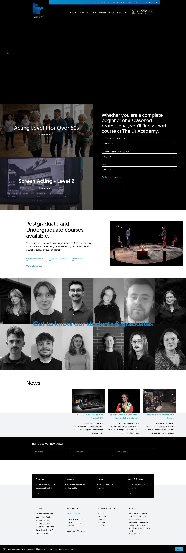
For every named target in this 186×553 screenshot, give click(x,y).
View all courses (34, 266)
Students (102, 12)
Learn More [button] (69, 549)
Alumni (96, 2)
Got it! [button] (179, 549)
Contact (136, 2)
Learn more (45, 135)
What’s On (84, 12)
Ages (104, 165)
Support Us (121, 12)
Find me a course (110, 177)
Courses (73, 12)
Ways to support (73, 514)
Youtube (101, 522)
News (93, 12)
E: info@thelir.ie (135, 519)
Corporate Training (118, 2)
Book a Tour (105, 2)
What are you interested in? (113, 138)
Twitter (101, 513)
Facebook (102, 516)
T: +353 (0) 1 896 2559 (137, 516)
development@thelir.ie (76, 531)
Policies (144, 2)
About (111, 12)
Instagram (102, 519)
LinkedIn (101, 525)
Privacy (152, 545)
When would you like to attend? (115, 151)
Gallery (129, 2)
